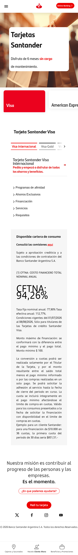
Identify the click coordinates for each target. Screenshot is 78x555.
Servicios (22, 208)
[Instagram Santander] (46, 515)
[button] (14, 548)
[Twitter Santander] (17, 515)
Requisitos (22, 215)
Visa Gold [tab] (47, 146)
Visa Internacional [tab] (24, 146)
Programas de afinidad (30, 187)
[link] (65, 5)
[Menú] (11, 6)
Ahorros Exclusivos (28, 194)
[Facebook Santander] (32, 515)
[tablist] (36, 146)
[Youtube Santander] (61, 515)
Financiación (24, 201)
